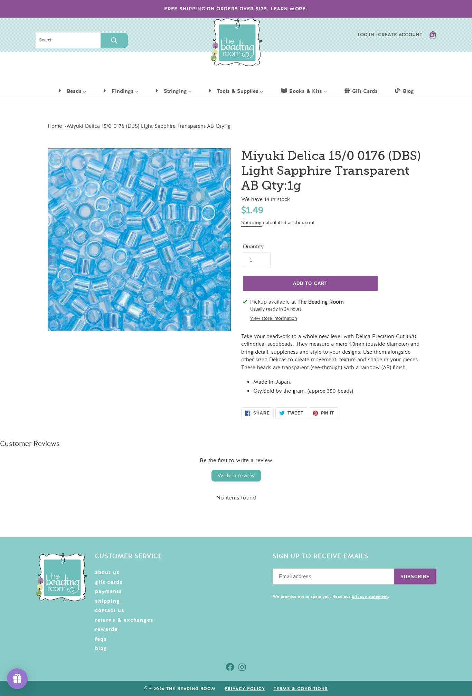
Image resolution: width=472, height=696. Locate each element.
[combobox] (68, 40)
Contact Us (110, 610)
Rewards (106, 629)
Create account (400, 34)
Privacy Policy (245, 689)
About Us (107, 572)
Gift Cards (109, 582)
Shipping (251, 222)
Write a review (236, 475)
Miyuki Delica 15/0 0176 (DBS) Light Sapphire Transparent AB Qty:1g (148, 126)
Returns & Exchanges (124, 620)
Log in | (367, 34)
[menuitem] (72, 90)
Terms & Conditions (301, 689)
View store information (273, 318)
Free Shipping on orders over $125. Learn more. (236, 9)
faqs (101, 639)
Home (55, 126)
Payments (108, 591)
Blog (101, 648)
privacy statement (370, 596)
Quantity (253, 246)
